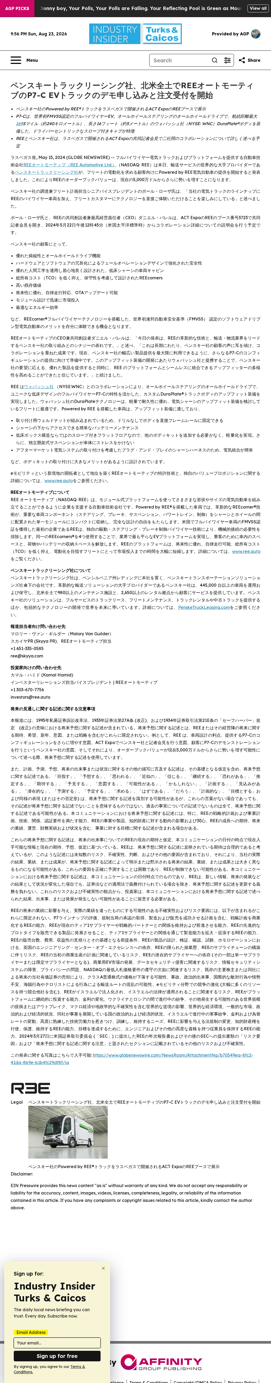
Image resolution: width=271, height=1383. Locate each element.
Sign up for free (57, 1356)
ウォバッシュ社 (39, 386)
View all (258, 8)
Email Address (31, 1332)
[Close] (103, 1268)
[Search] (214, 60)
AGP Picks (17, 8)
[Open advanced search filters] (227, 60)
